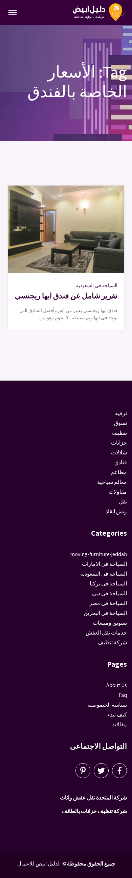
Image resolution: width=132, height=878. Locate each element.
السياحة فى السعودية (96, 285)
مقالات (119, 724)
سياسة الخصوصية (107, 704)
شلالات (119, 452)
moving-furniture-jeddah (98, 554)
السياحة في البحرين (105, 613)
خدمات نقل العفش (106, 632)
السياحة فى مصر (108, 603)
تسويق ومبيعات (110, 622)
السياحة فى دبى (109, 593)
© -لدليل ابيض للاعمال (41, 863)
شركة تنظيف (112, 642)
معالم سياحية (112, 482)
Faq (123, 695)
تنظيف (119, 432)
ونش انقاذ (116, 511)
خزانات (119, 442)
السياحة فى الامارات (104, 564)
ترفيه (121, 413)
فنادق (120, 462)
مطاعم (119, 472)
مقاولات (118, 491)
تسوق (120, 423)
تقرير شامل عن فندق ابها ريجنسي (66, 295)
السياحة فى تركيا (108, 583)
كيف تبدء (117, 714)
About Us (116, 685)
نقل (123, 501)
